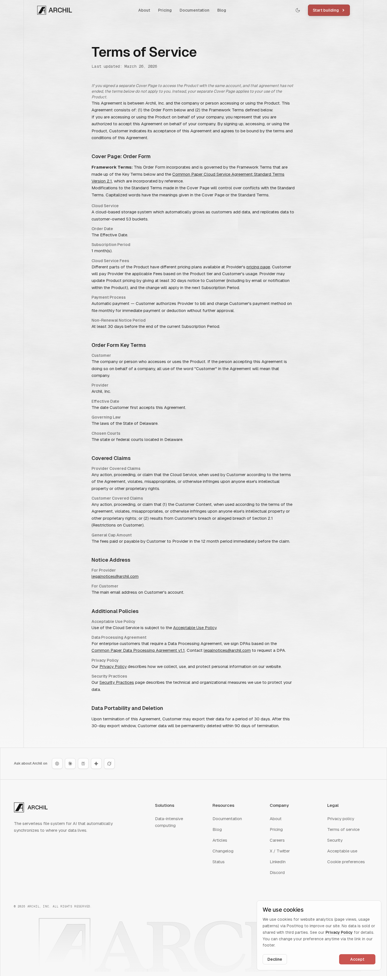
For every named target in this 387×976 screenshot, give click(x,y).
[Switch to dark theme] (297, 10)
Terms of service (343, 829)
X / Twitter (280, 850)
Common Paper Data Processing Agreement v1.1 (138, 650)
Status (218, 861)
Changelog (222, 850)
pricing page (258, 266)
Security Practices (116, 682)
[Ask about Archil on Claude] (70, 763)
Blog (221, 10)
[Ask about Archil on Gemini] (96, 763)
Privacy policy (340, 818)
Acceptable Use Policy (194, 627)
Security (335, 840)
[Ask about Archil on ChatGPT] (57, 763)
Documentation (194, 10)
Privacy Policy (113, 666)
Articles (219, 840)
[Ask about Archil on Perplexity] (83, 763)
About (144, 10)
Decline (274, 959)
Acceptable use (342, 850)
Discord (277, 872)
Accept (357, 959)
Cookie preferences (346, 861)
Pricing (165, 10)
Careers (277, 840)
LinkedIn (278, 861)
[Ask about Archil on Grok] (109, 763)
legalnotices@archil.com (115, 576)
